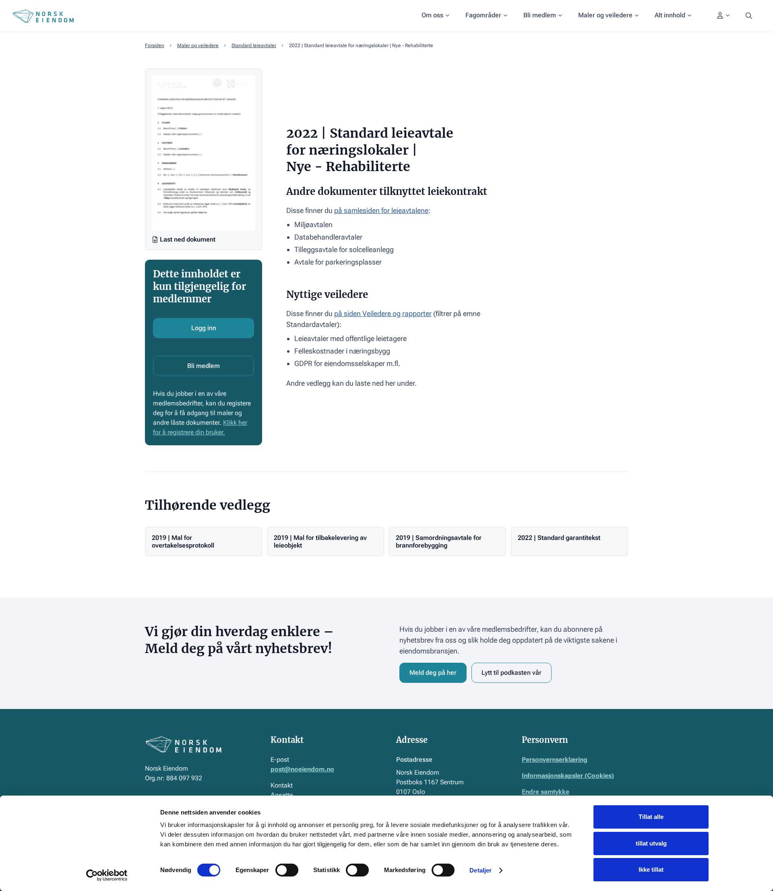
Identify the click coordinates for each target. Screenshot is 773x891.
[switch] (286, 870)
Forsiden (154, 45)
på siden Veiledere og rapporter (383, 313)
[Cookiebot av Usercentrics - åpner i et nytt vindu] (107, 875)
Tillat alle (651, 816)
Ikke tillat (651, 869)
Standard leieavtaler (253, 45)
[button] (435, 16)
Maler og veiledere (198, 45)
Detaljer (480, 870)
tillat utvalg (651, 843)
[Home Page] (43, 16)
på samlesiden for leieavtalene (381, 210)
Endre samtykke (545, 792)
